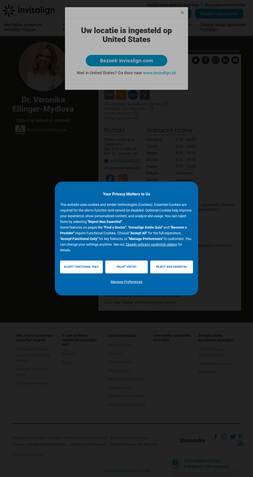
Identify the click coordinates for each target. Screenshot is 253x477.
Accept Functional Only (81, 266)
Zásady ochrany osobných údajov (151, 244)
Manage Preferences (126, 282)
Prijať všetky (127, 266)
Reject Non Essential (171, 266)
